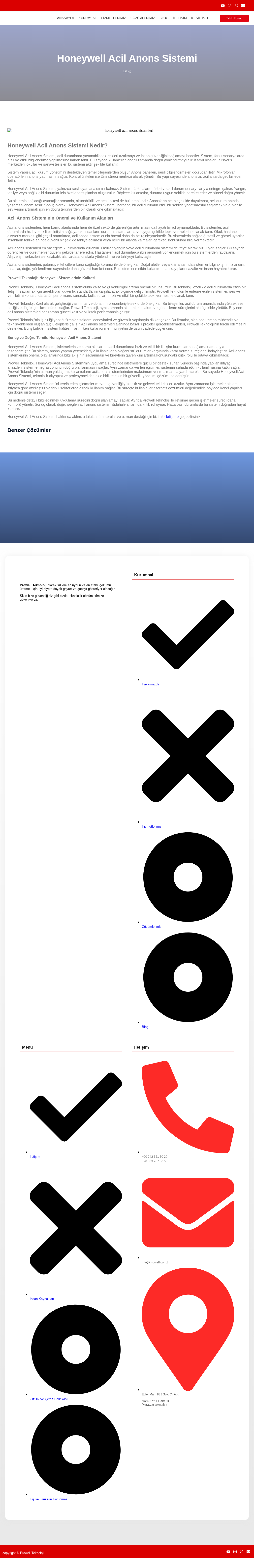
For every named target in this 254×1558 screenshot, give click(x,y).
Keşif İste (200, 18)
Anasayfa (65, 18)
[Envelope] (243, 5)
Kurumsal (87, 18)
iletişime (172, 416)
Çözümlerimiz (142, 18)
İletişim (180, 18)
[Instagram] (229, 5)
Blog (163, 18)
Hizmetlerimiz (113, 18)
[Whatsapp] (236, 5)
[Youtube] (223, 5)
